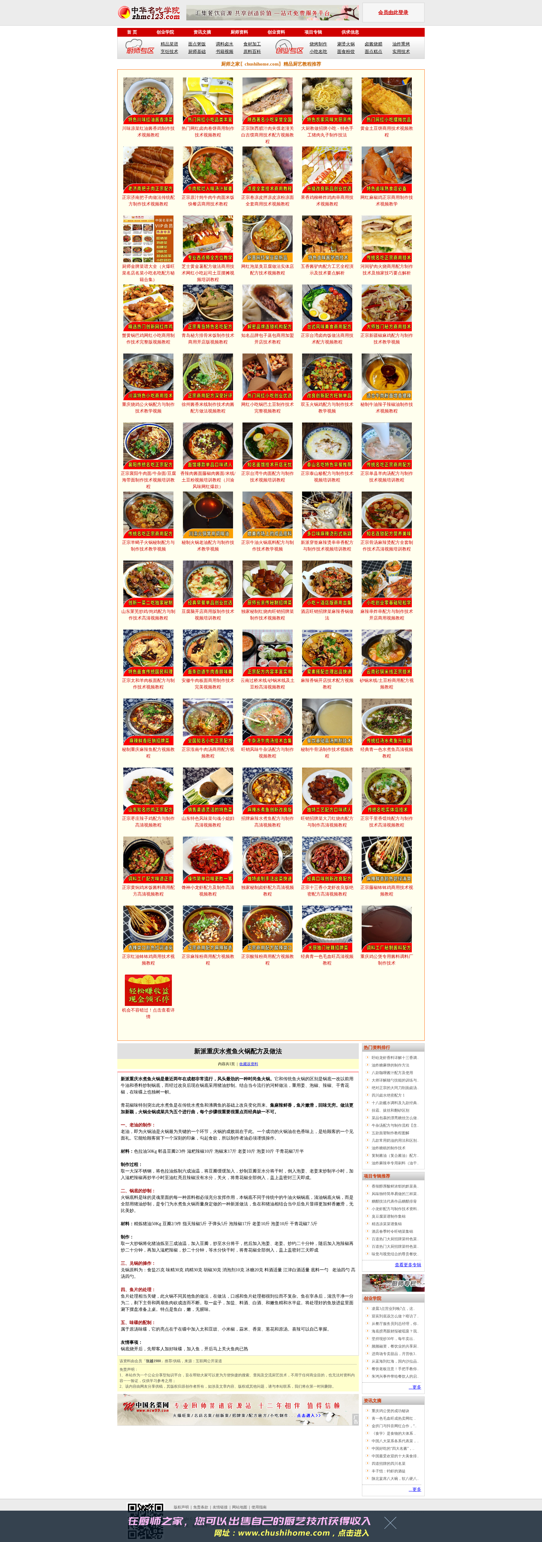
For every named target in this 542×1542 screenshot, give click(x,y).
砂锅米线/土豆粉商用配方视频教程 (387, 683)
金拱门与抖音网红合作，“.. (394, 1426)
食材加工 (252, 44)
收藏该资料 (248, 1064)
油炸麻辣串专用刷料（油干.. (395, 1163)
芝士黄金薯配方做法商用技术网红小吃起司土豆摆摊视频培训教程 (208, 273)
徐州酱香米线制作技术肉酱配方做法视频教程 (208, 407)
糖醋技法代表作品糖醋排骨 (394, 1201)
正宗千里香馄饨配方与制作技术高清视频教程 (386, 821)
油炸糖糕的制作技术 (389, 1148)
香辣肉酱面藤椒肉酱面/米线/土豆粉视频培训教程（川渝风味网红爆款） (208, 480)
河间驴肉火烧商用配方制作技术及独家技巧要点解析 (386, 269)
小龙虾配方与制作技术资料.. (395, 1209)
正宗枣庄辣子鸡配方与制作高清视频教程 (148, 821)
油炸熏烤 (401, 44)
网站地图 (239, 1507)
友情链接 (220, 1507)
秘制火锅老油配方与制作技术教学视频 (208, 545)
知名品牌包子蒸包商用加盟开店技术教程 (267, 338)
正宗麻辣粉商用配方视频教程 (208, 959)
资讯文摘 (202, 32)
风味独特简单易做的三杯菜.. (395, 1194)
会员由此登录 (393, 12)
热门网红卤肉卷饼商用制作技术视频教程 (208, 131)
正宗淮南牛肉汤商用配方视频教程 (208, 752)
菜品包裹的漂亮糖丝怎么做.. (395, 1118)
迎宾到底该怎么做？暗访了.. (395, 1316)
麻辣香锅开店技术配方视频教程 (327, 683)
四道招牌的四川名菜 (389, 1463)
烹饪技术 (169, 51)
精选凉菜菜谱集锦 (387, 1224)
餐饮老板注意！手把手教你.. (395, 1369)
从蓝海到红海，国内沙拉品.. (395, 1361)
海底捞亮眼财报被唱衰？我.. (395, 1331)
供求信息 (350, 32)
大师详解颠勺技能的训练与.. (395, 1080)
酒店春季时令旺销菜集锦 (392, 1231)
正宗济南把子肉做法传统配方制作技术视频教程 (148, 200)
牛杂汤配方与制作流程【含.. (395, 1125)
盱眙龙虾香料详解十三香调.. (395, 1057)
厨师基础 (197, 51)
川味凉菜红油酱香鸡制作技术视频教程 (148, 131)
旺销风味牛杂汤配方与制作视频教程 (267, 752)
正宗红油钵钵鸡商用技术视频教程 (148, 959)
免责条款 (200, 1507)
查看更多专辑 (408, 1265)
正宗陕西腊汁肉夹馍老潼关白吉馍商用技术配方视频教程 (267, 135)
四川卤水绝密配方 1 (388, 1095)
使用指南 (259, 1507)
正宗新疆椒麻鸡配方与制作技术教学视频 (386, 338)
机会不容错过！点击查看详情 (148, 1013)
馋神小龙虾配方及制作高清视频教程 (208, 890)
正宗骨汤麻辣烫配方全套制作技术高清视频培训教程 (386, 545)
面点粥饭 (197, 44)
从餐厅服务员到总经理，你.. (395, 1323)
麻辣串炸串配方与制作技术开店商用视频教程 (386, 614)
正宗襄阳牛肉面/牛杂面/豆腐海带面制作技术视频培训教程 (148, 480)
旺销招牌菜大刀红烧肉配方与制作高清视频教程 (327, 821)
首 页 (132, 32)
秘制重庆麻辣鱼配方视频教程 (148, 752)
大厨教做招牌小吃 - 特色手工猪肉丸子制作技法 (327, 131)
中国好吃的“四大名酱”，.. (393, 1448)
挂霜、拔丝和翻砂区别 (390, 1110)
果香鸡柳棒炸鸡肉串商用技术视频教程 (327, 200)
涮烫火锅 (346, 44)
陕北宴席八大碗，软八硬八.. (395, 1478)
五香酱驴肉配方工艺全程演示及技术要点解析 (327, 269)
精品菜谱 (169, 44)
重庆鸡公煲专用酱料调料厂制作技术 (386, 959)
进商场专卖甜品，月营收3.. (394, 1354)
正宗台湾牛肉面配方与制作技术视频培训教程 (267, 476)
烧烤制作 (318, 44)
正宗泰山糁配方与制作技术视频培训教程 (327, 476)
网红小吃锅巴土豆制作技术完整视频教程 (267, 407)
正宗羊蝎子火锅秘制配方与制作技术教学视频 (148, 545)
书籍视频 (224, 51)
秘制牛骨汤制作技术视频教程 (327, 752)
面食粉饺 (346, 51)
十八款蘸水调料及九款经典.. (395, 1103)
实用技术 (401, 51)
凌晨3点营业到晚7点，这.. (393, 1308)
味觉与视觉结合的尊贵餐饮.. (395, 1254)
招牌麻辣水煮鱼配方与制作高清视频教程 (267, 821)
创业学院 (165, 32)
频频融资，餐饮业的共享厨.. (395, 1346)
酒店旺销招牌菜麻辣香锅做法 (327, 614)
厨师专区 (140, 47)
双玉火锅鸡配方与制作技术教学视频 (327, 407)
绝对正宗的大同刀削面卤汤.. (395, 1088)
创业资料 (276, 32)
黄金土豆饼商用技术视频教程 (386, 131)
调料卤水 (224, 44)
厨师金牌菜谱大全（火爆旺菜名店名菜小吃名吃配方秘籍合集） (148, 273)
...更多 (415, 1387)
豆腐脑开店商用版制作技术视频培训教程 (208, 614)
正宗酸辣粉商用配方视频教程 (267, 959)
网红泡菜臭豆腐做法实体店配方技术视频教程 (267, 269)
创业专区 (289, 47)
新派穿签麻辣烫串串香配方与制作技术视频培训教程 (327, 545)
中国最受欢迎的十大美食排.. (395, 1456)
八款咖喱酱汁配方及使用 (392, 1073)
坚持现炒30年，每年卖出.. (393, 1339)
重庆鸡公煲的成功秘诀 (390, 1411)
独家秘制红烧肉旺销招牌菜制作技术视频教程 (267, 614)
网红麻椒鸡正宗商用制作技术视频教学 (386, 200)
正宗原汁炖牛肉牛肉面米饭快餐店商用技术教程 (208, 200)
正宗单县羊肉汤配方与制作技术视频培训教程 (386, 476)
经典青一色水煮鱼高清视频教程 (386, 752)
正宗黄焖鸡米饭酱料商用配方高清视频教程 (148, 890)
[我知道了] (392, 1525)
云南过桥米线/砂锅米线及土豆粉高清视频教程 (268, 683)
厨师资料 (239, 32)
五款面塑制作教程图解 (390, 1133)
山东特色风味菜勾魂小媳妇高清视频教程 (208, 821)
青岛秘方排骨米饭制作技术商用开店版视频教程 (208, 338)
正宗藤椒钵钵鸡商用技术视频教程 (386, 890)
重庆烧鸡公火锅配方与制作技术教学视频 (148, 407)
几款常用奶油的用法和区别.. (395, 1140)
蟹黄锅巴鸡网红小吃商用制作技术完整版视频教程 (148, 338)
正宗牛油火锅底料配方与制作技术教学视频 (267, 545)
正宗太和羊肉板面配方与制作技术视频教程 (148, 683)
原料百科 (252, 51)
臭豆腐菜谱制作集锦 (389, 1216)
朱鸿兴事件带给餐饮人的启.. (395, 1376)
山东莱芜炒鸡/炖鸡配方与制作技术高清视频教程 (148, 614)
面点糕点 (373, 51)
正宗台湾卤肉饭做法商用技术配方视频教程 (327, 338)
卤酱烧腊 (373, 44)
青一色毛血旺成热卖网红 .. (394, 1418)
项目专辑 (313, 32)
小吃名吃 (318, 51)
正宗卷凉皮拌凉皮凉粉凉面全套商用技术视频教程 (267, 200)
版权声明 (181, 1507)
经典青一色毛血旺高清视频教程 (327, 959)
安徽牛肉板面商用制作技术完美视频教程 (208, 683)
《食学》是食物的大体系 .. (394, 1433)
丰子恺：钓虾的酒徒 (389, 1471)
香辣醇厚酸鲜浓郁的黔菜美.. (395, 1186)
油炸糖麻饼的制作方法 (390, 1065)
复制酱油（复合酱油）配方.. (395, 1155)
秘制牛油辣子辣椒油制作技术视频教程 (386, 407)
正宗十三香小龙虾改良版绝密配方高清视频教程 (327, 890)
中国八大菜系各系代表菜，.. (395, 1441)
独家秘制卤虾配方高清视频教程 (267, 890)
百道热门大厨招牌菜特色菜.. (395, 1239)
